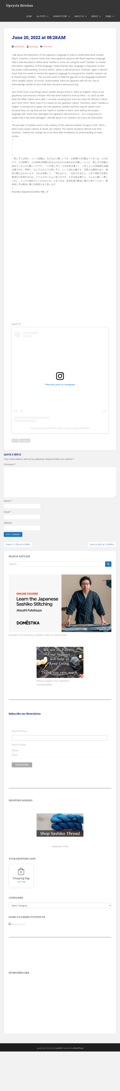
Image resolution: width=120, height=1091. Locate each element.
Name (8, 500)
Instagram (24, 440)
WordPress (78, 1048)
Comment (10, 464)
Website (8, 522)
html (16, 750)
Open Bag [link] (21, 881)
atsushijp (33, 46)
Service (94, 16)
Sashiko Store (60, 16)
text (16, 755)
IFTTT (18, 324)
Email (7, 511)
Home (29, 16)
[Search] (108, 564)
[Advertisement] (60, 999)
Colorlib (58, 1048)
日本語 (108, 16)
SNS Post (47, 46)
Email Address (19, 731)
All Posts (41, 16)
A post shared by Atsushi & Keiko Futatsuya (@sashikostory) (60, 428)
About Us (79, 16)
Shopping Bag (21, 878)
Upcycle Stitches (19, 5)
